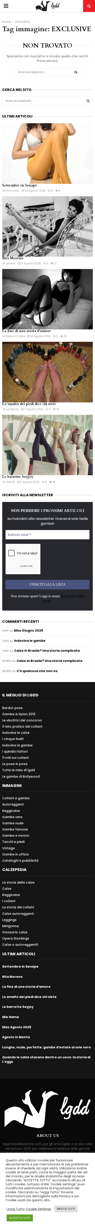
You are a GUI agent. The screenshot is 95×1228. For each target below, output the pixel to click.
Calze (6, 888)
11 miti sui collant (15, 757)
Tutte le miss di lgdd (18, 770)
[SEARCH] (88, 100)
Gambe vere (12, 817)
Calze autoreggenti (18, 913)
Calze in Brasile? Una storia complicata (47, 650)
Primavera (12, 190)
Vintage (8, 848)
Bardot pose (12, 708)
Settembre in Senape (19, 185)
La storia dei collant (18, 907)
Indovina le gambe (30, 640)
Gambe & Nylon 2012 (19, 714)
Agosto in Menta (16, 1037)
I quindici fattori (15, 751)
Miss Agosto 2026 (16, 1027)
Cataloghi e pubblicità (20, 860)
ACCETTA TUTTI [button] (19, 1218)
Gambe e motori (15, 835)
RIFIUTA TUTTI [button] (66, 1209)
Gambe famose (15, 829)
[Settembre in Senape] (47, 153)
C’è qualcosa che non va (37, 671)
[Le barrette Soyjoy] (47, 445)
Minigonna (10, 926)
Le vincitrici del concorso (22, 720)
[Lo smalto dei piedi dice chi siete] (47, 372)
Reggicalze (11, 811)
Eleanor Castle (15, 336)
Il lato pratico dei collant (22, 726)
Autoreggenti (13, 804)
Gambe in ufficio (15, 854)
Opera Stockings (15, 938)
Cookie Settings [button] (38, 1209)
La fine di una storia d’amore (26, 331)
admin (10, 482)
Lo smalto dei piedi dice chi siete (29, 404)
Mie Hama (10, 1017)
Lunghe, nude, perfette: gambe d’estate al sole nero (46, 1047)
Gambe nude (12, 823)
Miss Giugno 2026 (28, 630)
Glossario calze (14, 932)
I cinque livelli (12, 739)
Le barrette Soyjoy (17, 476)
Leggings (9, 920)
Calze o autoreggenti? (20, 944)
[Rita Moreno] (47, 226)
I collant (8, 901)
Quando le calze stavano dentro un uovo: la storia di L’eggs (46, 1059)
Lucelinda (12, 409)
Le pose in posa (14, 764)
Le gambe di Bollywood (21, 776)
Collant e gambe (16, 798)
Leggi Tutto (16, 1209)
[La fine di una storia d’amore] (47, 299)
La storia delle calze (18, 882)
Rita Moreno (12, 258)
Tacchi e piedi (13, 842)
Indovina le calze (15, 732)
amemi (11, 263)
